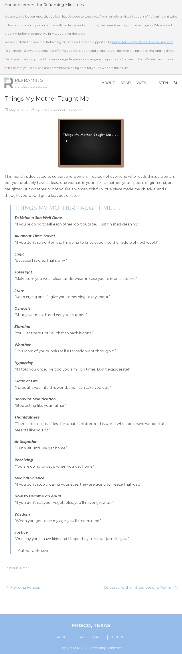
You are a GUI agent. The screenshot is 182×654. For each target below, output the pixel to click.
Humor (24, 568)
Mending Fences (25, 587)
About (108, 83)
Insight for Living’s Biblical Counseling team (142, 42)
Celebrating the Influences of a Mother (138, 587)
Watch (143, 83)
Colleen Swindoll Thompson (61, 110)
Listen (162, 83)
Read (126, 83)
